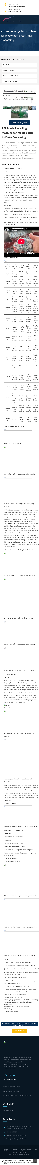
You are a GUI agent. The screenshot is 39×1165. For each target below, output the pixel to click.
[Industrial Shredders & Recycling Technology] (12, 19)
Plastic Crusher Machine (11, 1091)
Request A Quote (8, 1111)
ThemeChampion (24, 1155)
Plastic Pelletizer (25, 1095)
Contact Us (19, 1031)
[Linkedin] (10, 1075)
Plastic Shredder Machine (11, 1087)
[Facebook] (6, 1075)
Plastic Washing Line (10, 1095)
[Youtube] (14, 1075)
